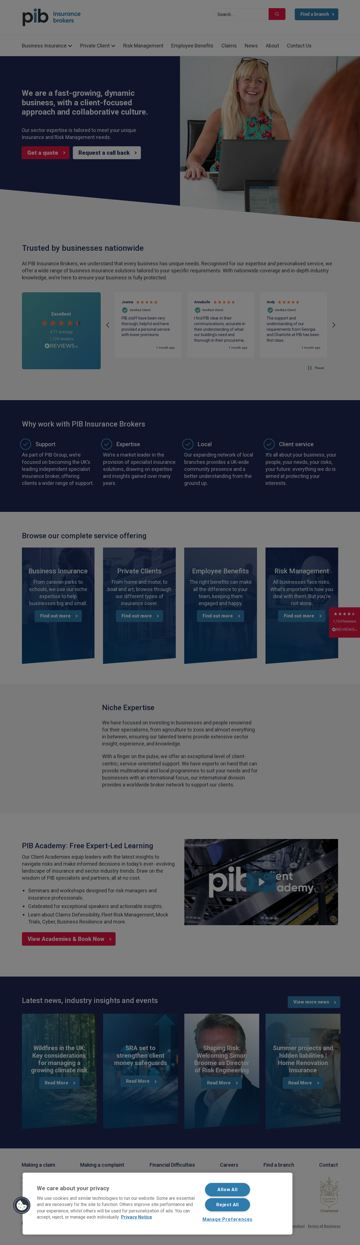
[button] (22, 1205)
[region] (157, 1204)
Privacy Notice (136, 1217)
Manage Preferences (227, 1219)
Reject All (227, 1204)
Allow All (227, 1189)
